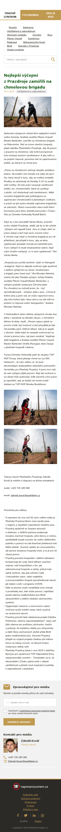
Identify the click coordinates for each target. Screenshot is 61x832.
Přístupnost (30, 802)
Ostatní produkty (15, 49)
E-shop (30, 805)
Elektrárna (28, 27)
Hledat (53, 59)
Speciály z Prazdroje (28, 46)
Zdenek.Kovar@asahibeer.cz (23, 761)
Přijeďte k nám (30, 809)
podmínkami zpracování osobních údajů (37, 711)
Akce (49, 35)
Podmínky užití (30, 794)
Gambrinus (33, 38)
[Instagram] (42, 815)
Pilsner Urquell (14, 38)
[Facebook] (18, 815)
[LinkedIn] (34, 815)
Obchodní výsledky (17, 35)
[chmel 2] (30, 407)
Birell (9, 46)
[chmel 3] (30, 446)
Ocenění (37, 35)
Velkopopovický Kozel (34, 42)
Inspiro (38, 821)
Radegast (12, 42)
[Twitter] (25, 815)
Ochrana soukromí (30, 798)
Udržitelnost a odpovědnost (21, 31)
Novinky (13, 27)
